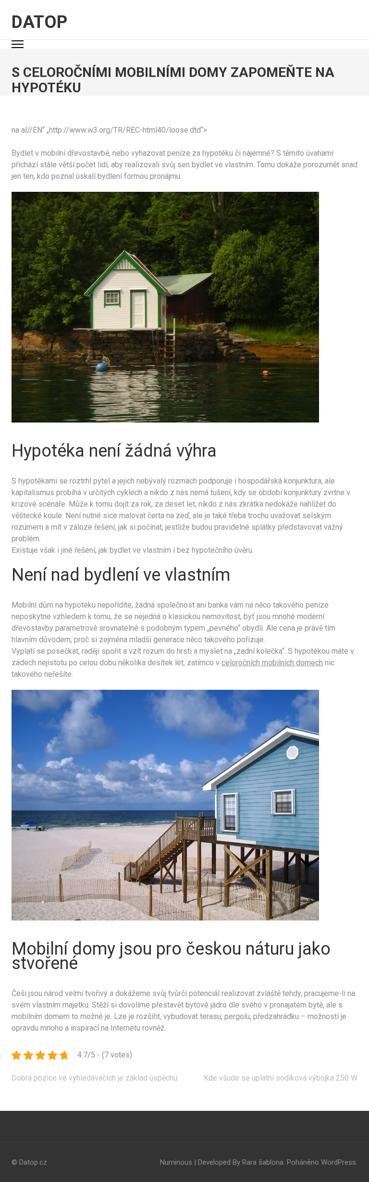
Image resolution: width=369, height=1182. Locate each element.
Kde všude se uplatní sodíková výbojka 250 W (280, 1077)
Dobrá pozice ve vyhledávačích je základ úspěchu (94, 1077)
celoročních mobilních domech (272, 662)
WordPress (338, 1162)
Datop (39, 22)
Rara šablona (262, 1162)
